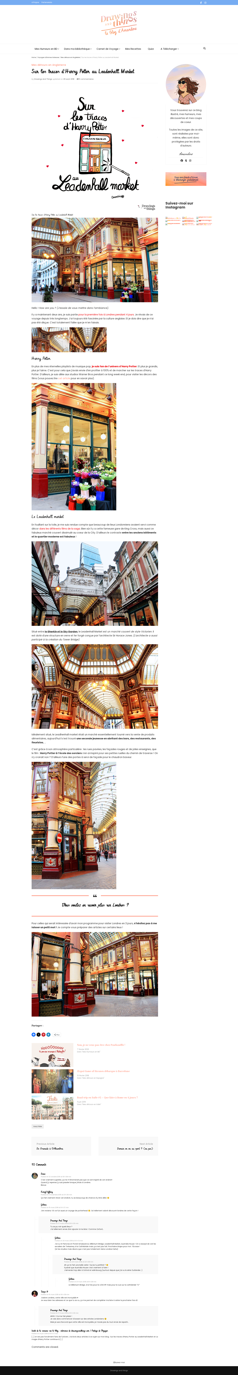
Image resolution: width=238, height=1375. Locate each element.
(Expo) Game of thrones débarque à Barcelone (103, 1072)
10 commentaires (86, 79)
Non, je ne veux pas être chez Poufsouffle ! (101, 1046)
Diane (43, 1173)
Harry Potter (37, 1126)
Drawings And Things (43, 79)
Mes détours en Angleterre (70, 57)
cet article (64, 378)
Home (34, 57)
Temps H (44, 1291)
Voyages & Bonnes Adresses (48, 57)
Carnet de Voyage (107, 49)
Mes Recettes (133, 49)
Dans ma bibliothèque (77, 49)
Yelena (43, 1204)
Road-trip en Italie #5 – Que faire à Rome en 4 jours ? (107, 1098)
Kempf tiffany (47, 1192)
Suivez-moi (120, 1362)
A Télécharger (169, 49)
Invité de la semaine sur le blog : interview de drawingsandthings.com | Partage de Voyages (70, 1330)
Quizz (151, 49)
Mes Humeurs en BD (46, 49)
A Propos (35, 2)
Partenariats (47, 2)
